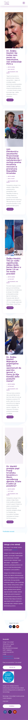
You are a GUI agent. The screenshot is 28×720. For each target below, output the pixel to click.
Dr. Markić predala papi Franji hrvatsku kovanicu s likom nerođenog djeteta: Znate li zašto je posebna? (13, 476)
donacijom (15, 549)
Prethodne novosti (8, 531)
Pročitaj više (10, 99)
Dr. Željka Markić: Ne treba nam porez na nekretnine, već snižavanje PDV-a (14, 57)
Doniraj (11, 706)
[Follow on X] (14, 626)
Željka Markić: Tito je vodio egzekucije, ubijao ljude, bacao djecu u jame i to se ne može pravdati (13, 266)
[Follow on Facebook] (10, 626)
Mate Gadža (11, 67)
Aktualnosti (12, 71)
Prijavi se (12, 667)
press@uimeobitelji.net (8, 658)
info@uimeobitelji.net (8, 656)
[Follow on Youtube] (17, 626)
